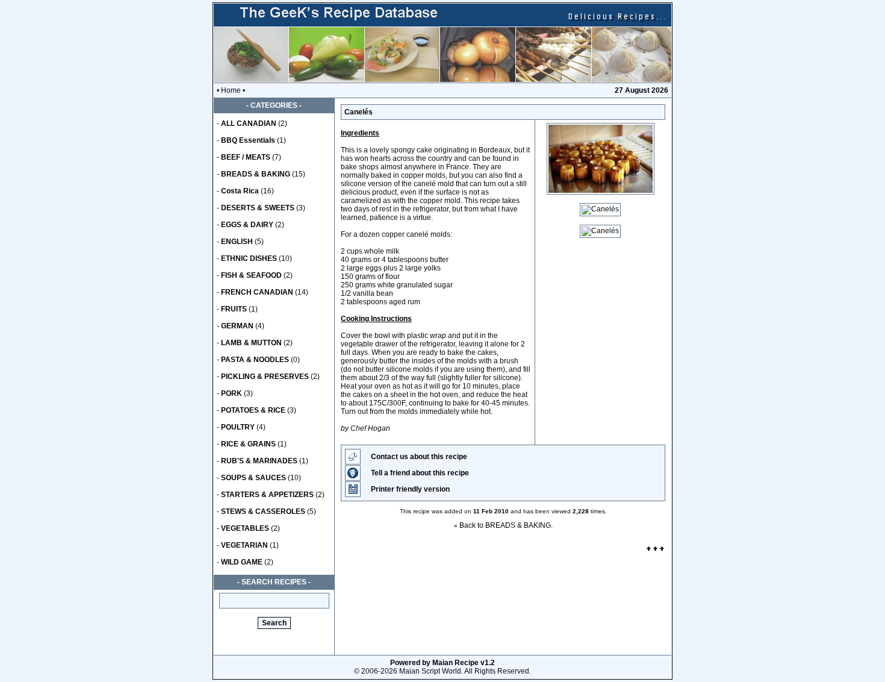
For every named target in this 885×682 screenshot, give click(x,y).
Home (231, 90)
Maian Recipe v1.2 (463, 663)
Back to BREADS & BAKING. (506, 525)
